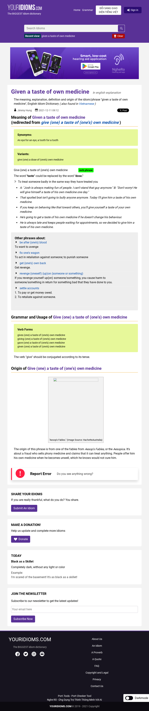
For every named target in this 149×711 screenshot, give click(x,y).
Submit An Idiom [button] (24, 508)
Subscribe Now (23, 619)
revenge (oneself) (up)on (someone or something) (51, 273)
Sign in (134, 10)
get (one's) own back (33, 263)
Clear (120, 36)
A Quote (96, 659)
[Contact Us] (42, 655)
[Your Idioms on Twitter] (25, 655)
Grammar (87, 10)
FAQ (96, 665)
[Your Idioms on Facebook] (17, 655)
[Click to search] (121, 28)
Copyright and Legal (97, 672)
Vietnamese (86, 103)
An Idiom (97, 645)
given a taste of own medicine (58, 36)
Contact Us (97, 686)
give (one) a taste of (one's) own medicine (80, 122)
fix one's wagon (29, 253)
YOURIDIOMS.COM (60, 706)
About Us (97, 639)
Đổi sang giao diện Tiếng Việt (108, 10)
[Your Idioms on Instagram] (34, 655)
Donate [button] (23, 539)
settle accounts (29, 288)
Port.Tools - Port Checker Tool (74, 695)
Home (77, 10)
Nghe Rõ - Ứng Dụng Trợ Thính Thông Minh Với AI (74, 699)
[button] (40, 10)
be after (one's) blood (33, 242)
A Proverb (96, 652)
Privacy (97, 679)
